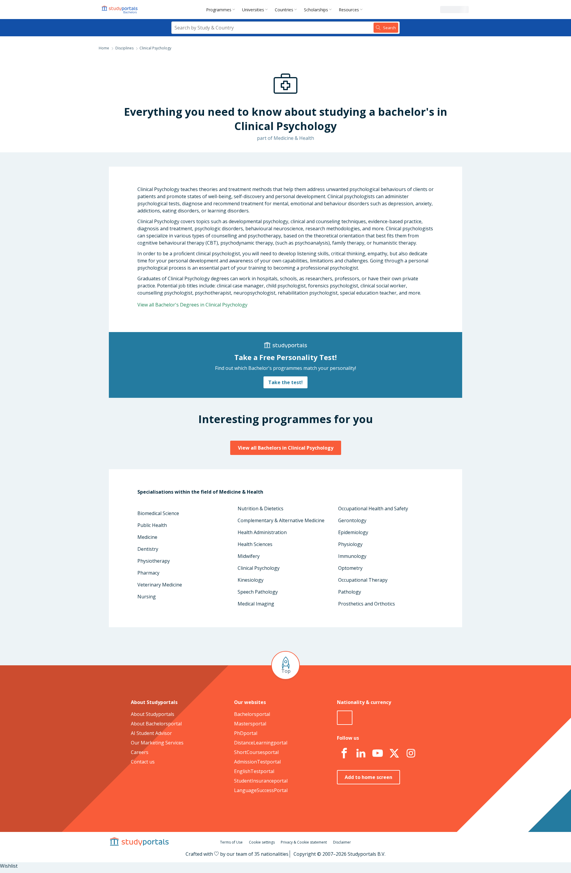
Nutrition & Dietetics (260, 508)
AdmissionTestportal (257, 761)
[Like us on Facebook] (344, 753)
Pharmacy (148, 573)
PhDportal (245, 733)
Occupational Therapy (363, 580)
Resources (349, 9)
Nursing (146, 596)
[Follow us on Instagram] (411, 753)
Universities (253, 9)
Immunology (352, 556)
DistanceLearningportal (260, 742)
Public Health (152, 525)
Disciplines (124, 48)
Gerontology (352, 520)
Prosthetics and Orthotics (366, 603)
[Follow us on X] (394, 753)
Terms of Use (231, 842)
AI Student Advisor (151, 733)
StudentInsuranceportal (261, 780)
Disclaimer (342, 842)
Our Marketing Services (157, 742)
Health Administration (262, 532)
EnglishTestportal (254, 771)
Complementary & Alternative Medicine (281, 520)
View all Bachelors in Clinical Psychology (285, 448)
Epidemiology (353, 532)
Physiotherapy (153, 561)
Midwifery (249, 556)
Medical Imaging (256, 603)
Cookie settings (262, 842)
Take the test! (285, 382)
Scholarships (316, 9)
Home (104, 48)
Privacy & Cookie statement (304, 842)
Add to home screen (368, 777)
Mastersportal (250, 723)
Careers (139, 752)
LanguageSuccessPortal (261, 790)
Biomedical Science (158, 513)
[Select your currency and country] (344, 718)
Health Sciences (255, 544)
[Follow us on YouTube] (377, 753)
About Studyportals (152, 714)
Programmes (218, 9)
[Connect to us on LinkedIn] (361, 753)
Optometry (350, 568)
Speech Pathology (258, 592)
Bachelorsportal (252, 714)
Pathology (349, 592)
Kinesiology (250, 580)
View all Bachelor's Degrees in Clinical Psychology (192, 304)
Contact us (143, 761)
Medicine (147, 537)
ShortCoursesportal (256, 752)
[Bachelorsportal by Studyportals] (120, 9)
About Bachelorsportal (156, 723)
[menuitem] (222, 9)
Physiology (350, 544)
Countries (284, 9)
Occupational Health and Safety (373, 508)
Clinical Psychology (259, 568)
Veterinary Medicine (159, 584)
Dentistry (147, 549)
